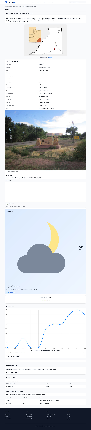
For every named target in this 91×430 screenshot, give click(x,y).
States (6, 416)
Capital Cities (8, 418)
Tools (44, 2)
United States (18, 6)
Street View (49, 418)
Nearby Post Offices (11, 377)
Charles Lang (34, 369)
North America (11, 6)
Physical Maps (29, 414)
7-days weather (50, 108)
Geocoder (49, 416)
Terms (68, 416)
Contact (69, 419)
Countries (7, 414)
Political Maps (29, 416)
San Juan (29, 18)
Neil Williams (45, 369)
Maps (38, 2)
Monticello (8, 403)
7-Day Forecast (10, 292)
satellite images (21, 206)
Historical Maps (29, 418)
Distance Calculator (51, 414)
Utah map (50, 57)
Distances (51, 2)
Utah (23, 6)
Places (32, 2)
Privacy (69, 418)
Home (6, 6)
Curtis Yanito (52, 369)
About (68, 414)
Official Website (45, 300)
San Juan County (29, 6)
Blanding (8, 400)
